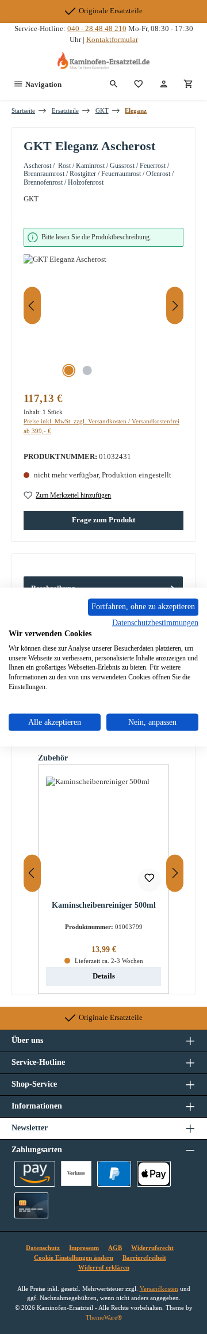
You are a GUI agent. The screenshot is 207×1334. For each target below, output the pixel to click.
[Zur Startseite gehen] (103, 60)
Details (104, 976)
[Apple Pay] (154, 1174)
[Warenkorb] (188, 84)
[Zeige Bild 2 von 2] (86, 370)
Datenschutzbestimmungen (155, 622)
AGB (115, 1247)
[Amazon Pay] (34, 1174)
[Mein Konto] (164, 84)
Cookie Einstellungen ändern (73, 1257)
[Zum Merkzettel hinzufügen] (149, 880)
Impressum (84, 1247)
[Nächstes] (174, 305)
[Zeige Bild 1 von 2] (68, 370)
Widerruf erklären (103, 1267)
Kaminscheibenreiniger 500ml (104, 904)
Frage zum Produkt (103, 520)
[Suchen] (113, 84)
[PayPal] (114, 1174)
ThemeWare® (104, 1317)
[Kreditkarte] (31, 1205)
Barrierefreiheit (144, 1257)
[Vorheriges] (32, 305)
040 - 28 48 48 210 (96, 29)
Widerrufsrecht (152, 1247)
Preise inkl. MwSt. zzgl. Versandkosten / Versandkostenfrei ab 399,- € (101, 426)
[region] (103, 306)
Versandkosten (159, 1288)
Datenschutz (43, 1247)
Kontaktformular (112, 40)
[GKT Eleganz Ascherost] (103, 319)
